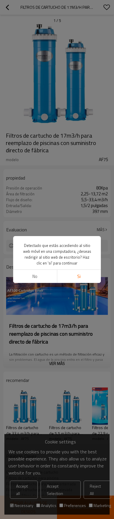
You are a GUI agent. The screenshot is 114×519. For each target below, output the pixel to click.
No (34, 276)
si (79, 276)
